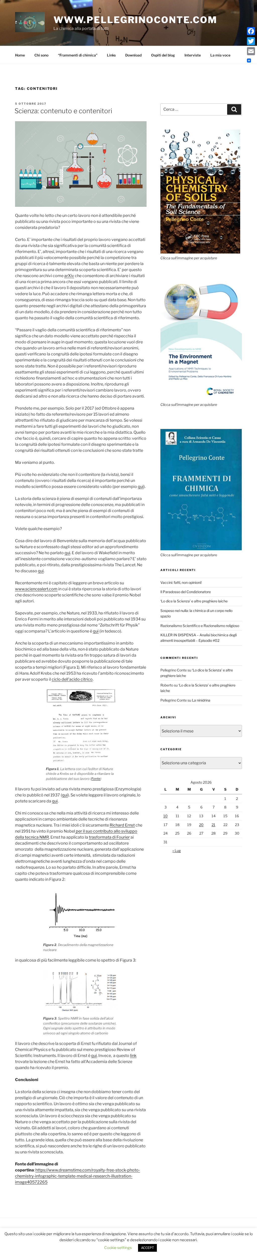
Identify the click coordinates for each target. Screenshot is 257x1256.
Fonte (95, 779)
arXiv (69, 275)
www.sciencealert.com (36, 589)
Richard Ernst (122, 825)
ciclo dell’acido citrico (72, 679)
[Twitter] (251, 41)
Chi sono (41, 55)
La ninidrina (201, 700)
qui (141, 486)
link (133, 1055)
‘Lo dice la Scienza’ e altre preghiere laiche (194, 601)
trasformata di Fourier (109, 837)
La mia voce (220, 55)
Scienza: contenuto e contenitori (63, 111)
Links (111, 55)
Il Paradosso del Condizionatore (185, 592)
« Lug (176, 850)
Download (133, 55)
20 (201, 825)
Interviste (192, 55)
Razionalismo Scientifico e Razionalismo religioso (199, 625)
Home (20, 55)
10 (165, 816)
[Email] (251, 51)
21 (213, 825)
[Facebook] (251, 31)
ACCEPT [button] (147, 1248)
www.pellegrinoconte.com (135, 19)
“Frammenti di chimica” (77, 55)
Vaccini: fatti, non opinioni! (181, 582)
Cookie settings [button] (118, 1247)
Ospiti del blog (163, 55)
